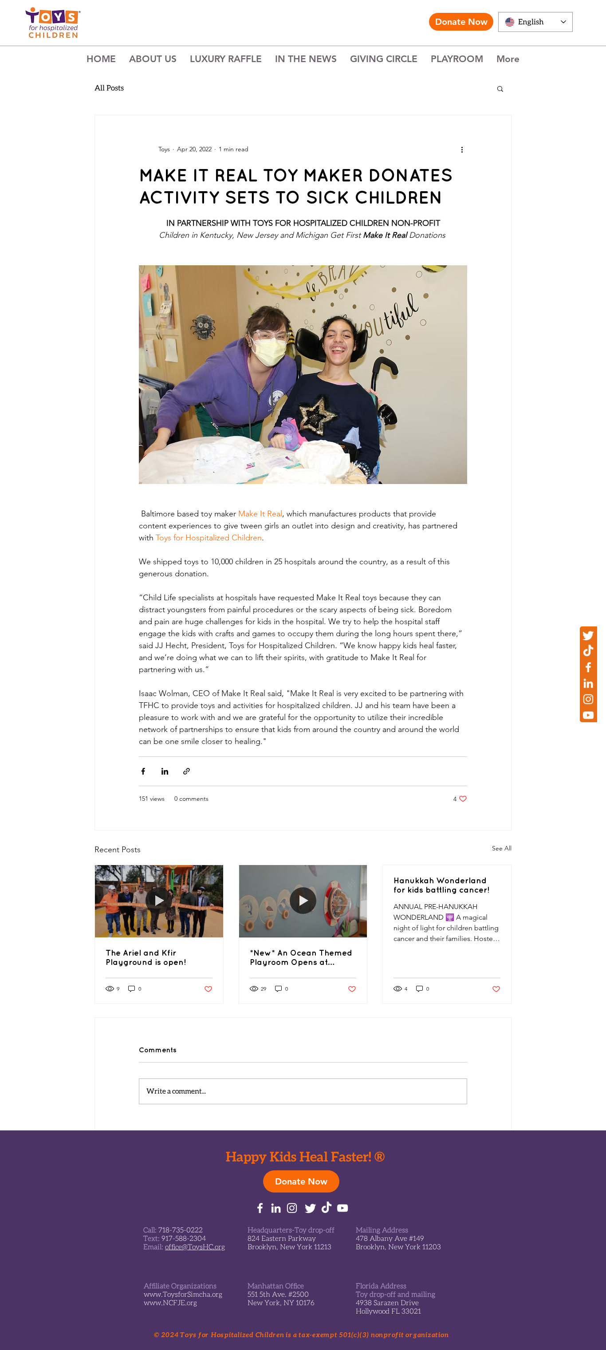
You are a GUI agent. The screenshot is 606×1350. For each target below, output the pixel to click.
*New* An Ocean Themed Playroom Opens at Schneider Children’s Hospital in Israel (301, 957)
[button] (500, 88)
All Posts (109, 88)
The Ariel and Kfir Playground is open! (146, 957)
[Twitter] (588, 635)
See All (502, 848)
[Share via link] (186, 771)
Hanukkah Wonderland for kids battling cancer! (441, 885)
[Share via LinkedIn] (165, 771)
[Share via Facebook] (143, 771)
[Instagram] (588, 699)
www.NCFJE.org (170, 1303)
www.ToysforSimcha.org (183, 1294)
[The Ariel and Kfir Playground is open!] (159, 901)
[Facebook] (588, 667)
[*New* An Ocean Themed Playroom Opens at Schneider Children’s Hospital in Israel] (303, 901)
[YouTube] (588, 715)
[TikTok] (588, 651)
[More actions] (461, 149)
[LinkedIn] (588, 683)
